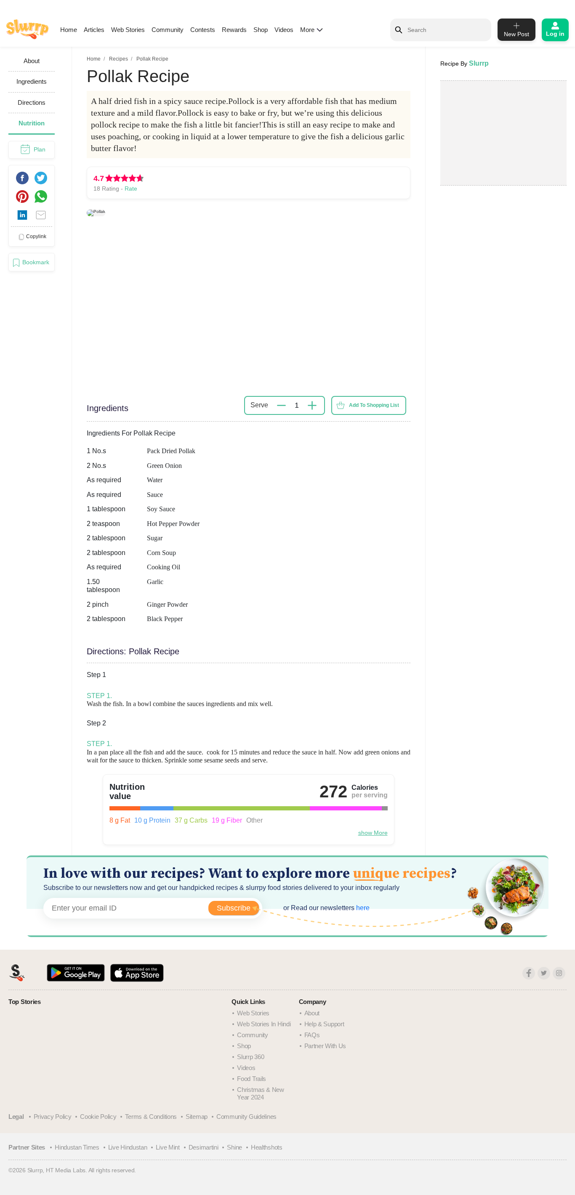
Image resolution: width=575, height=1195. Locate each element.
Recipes (118, 59)
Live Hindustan (127, 1147)
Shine (234, 1147)
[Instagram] (559, 973)
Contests (202, 29)
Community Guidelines (246, 1116)
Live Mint (167, 1147)
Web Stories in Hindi (263, 1024)
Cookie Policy (98, 1116)
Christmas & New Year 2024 (260, 1093)
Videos (283, 29)
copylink (36, 236)
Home (68, 29)
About (312, 1013)
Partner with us (325, 1045)
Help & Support (324, 1024)
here (362, 907)
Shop (260, 29)
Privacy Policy (53, 1116)
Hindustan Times (77, 1147)
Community (168, 29)
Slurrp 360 (250, 1056)
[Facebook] (528, 973)
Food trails (251, 1078)
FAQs (312, 1034)
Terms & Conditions (151, 1116)
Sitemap (197, 1116)
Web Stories (128, 29)
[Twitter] (544, 973)
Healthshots (266, 1147)
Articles (94, 29)
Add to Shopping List (374, 405)
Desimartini (203, 1147)
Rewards (234, 29)
